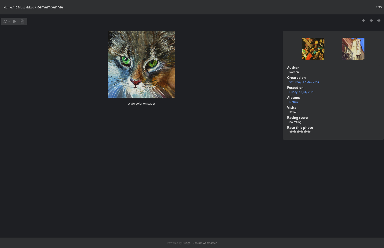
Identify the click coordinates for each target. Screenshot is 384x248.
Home (8, 7)
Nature (294, 102)
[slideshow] (14, 21)
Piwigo (186, 243)
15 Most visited (24, 7)
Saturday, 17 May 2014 (304, 82)
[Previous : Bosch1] (371, 20)
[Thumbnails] (363, 20)
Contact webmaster (205, 243)
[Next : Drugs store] (379, 20)
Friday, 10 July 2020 (301, 92)
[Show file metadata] (22, 21)
